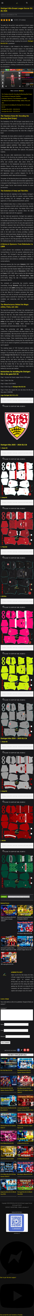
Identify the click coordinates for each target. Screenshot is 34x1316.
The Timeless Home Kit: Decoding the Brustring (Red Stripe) (17, 94)
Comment (4, 1008)
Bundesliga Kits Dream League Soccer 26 (19, 896)
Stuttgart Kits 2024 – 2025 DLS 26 (11, 111)
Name (2, 1024)
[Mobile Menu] (2, 3)
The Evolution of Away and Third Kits (11, 96)
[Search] (26, 3)
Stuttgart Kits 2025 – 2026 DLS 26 (11, 109)
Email (2, 1030)
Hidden (21, 91)
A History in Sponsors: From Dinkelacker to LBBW (14, 98)
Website (3, 1036)
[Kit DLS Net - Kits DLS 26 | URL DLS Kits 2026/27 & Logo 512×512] (17, 3)
